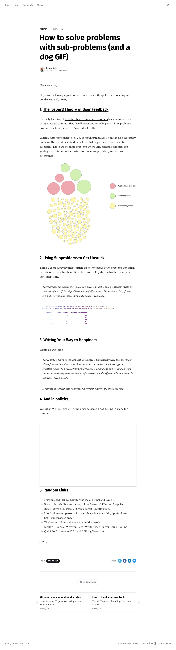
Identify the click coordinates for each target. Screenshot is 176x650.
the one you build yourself (84, 522)
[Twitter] (168, 5)
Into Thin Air (67, 500)
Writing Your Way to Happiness (70, 340)
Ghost (135, 643)
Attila (149, 643)
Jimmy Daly (51, 68)
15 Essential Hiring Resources (87, 531)
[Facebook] (125, 561)
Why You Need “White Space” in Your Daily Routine (96, 527)
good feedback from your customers (86, 119)
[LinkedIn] (129, 561)
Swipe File (53, 561)
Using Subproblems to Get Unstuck (73, 258)
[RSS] (28, 643)
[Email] (134, 561)
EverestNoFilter (99, 504)
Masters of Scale (72, 509)
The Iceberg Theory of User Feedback (75, 109)
